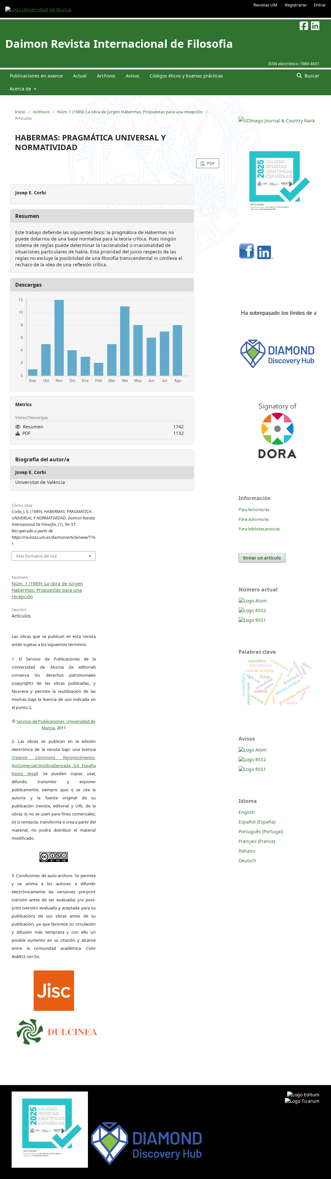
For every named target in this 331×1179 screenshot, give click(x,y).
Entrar (320, 5)
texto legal (25, 773)
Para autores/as (254, 519)
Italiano (247, 851)
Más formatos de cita (36, 556)
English (247, 812)
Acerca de (21, 89)
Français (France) (257, 841)
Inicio (20, 112)
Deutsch (247, 860)
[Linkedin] (265, 257)
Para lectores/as (254, 509)
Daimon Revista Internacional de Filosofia (119, 43)
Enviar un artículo (262, 558)
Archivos (106, 76)
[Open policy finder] (53, 989)
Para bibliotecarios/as (259, 529)
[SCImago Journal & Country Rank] (277, 121)
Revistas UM (265, 5)
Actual (80, 76)
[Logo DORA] (277, 467)
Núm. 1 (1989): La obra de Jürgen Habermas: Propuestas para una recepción (130, 112)
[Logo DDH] (277, 368)
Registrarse (295, 5)
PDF (210, 163)
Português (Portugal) (261, 831)
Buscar (311, 76)
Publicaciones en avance (36, 76)
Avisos (132, 76)
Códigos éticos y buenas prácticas (186, 76)
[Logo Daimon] (57, 1030)
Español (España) (257, 822)
